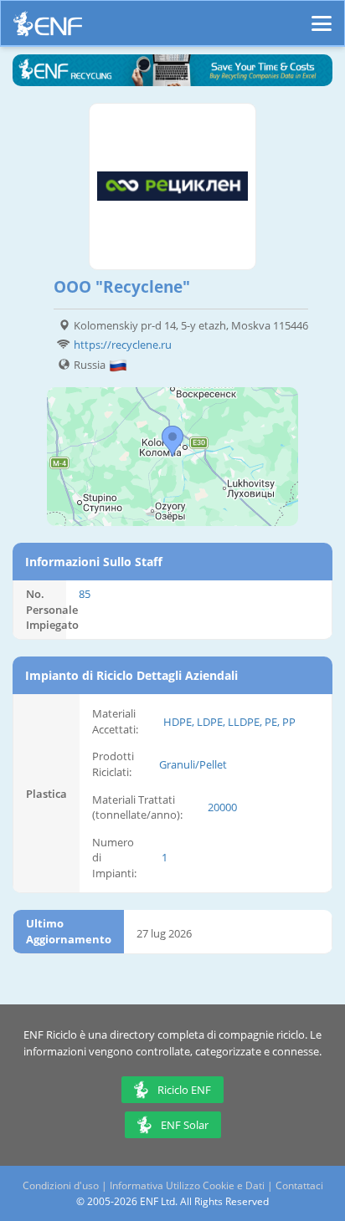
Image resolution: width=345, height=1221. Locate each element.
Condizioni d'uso (61, 1185)
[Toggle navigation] (322, 16)
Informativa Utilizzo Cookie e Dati (187, 1185)
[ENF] (47, 28)
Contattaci (299, 1185)
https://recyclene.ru (123, 344)
